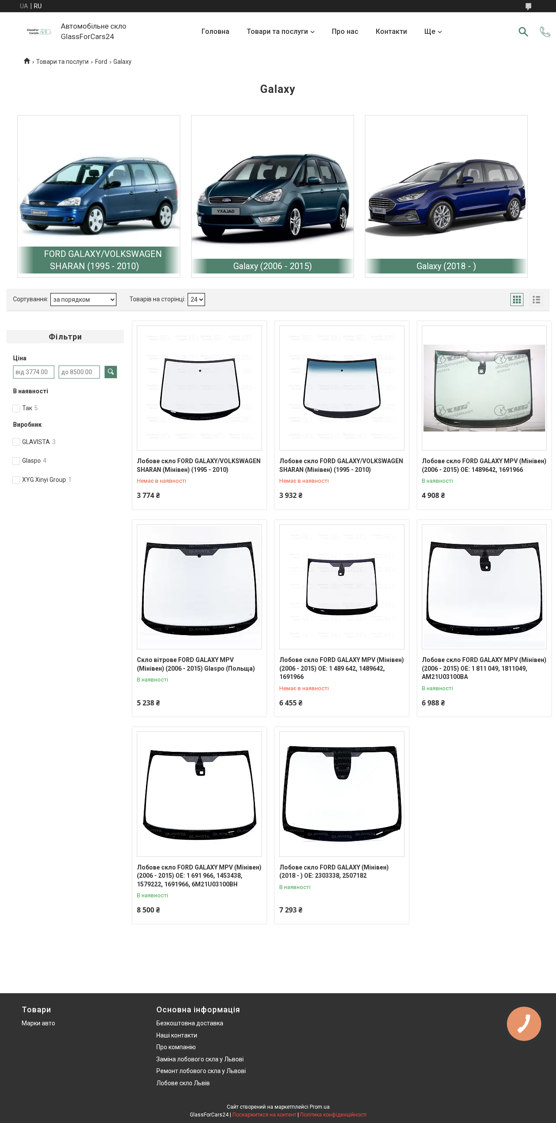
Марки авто (38, 1023)
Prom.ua (320, 1107)
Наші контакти (176, 1035)
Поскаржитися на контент (264, 1115)
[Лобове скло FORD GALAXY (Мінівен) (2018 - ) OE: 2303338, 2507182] (341, 793)
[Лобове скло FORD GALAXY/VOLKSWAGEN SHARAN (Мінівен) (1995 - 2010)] (199, 388)
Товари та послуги (277, 31)
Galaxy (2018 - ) (446, 266)
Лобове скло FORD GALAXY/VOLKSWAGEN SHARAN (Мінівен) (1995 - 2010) (199, 465)
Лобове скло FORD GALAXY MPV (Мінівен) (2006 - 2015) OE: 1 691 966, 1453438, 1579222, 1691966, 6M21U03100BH (199, 876)
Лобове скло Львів (183, 1083)
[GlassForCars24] (39, 31)
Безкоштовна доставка (189, 1023)
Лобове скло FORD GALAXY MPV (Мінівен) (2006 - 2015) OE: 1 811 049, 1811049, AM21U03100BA (484, 668)
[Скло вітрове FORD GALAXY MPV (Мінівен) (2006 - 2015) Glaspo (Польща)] (199, 586)
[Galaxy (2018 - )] (446, 196)
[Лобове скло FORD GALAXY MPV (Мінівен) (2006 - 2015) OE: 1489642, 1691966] (484, 388)
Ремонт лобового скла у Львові (201, 1070)
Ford (101, 61)
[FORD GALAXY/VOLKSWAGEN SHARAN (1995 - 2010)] (98, 196)
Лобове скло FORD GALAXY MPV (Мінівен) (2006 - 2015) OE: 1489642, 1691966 (484, 465)
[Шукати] (523, 31)
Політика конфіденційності (333, 1115)
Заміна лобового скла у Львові (200, 1059)
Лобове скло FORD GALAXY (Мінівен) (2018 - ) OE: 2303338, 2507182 (334, 871)
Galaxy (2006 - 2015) (272, 266)
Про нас (345, 31)
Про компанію (176, 1047)
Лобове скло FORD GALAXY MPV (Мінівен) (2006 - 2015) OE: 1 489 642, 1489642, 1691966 (341, 668)
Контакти (391, 31)
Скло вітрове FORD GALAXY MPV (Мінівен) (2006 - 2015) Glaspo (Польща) (196, 664)
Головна (215, 31)
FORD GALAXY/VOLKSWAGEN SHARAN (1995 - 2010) (103, 260)
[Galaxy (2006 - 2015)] (272, 196)
